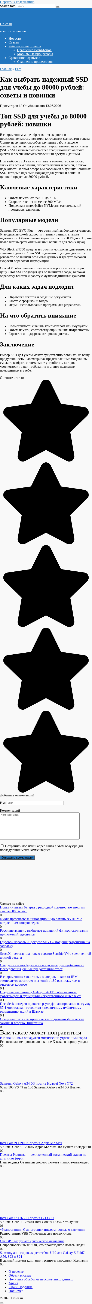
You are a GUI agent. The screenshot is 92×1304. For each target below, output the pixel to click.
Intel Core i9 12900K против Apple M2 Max (31, 1143)
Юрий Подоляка (21, 1287)
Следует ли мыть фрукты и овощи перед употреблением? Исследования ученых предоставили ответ (42, 967)
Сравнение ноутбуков (24, 58)
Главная (6, 69)
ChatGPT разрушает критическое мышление (32, 1241)
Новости (15, 38)
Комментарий (10, 810)
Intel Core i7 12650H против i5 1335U (27, 1218)
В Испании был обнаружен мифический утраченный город (43, 1038)
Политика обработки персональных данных (41, 1279)
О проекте (16, 1271)
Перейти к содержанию (17, 2)
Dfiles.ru (6, 24)
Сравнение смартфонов (34, 50)
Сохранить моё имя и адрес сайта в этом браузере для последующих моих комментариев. (41, 848)
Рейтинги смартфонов (25, 46)
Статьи (14, 42)
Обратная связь (20, 1275)
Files (18, 69)
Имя (3, 803)
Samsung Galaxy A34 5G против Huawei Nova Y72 (36, 1083)
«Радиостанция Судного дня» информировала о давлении (42, 1229)
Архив (13, 1283)
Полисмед (16, 1291)
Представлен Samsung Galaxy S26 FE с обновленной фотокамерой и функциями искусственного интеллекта (40, 994)
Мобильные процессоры (35, 54)
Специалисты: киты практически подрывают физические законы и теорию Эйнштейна (42, 1021)
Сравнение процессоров (35, 61)
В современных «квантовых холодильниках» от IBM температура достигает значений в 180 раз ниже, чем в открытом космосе (40, 980)
